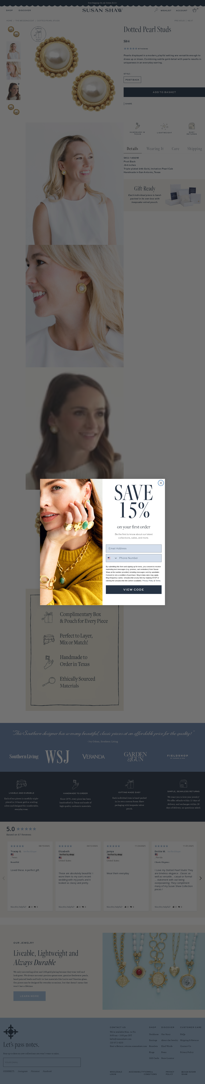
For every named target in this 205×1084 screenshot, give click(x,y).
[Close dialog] (161, 483)
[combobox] (112, 558)
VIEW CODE (133, 590)
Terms (158, 581)
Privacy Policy (147, 581)
